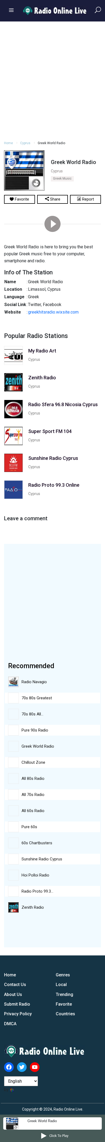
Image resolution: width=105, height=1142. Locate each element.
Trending (64, 994)
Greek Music (62, 178)
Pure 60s (29, 826)
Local (61, 984)
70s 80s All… (32, 714)
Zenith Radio (33, 907)
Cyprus (25, 143)
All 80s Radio (33, 778)
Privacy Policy (18, 1013)
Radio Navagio (34, 681)
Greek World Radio (38, 746)
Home (8, 143)
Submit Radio (17, 1004)
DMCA (10, 1023)
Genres (63, 974)
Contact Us (15, 984)
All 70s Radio (33, 794)
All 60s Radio (33, 810)
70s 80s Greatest (37, 698)
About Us (13, 994)
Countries (65, 1013)
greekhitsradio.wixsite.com (53, 312)
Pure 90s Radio (35, 730)
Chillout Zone (33, 762)
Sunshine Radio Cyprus (42, 859)
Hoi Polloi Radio (35, 875)
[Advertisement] (52, 80)
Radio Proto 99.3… (37, 891)
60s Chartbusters (37, 843)
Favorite (64, 1004)
